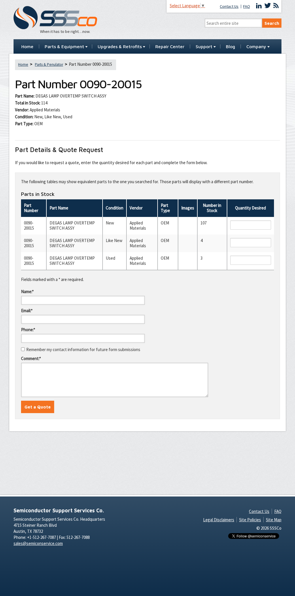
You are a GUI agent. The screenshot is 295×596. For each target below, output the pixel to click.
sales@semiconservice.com (38, 543)
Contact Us (229, 6)
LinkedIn (259, 6)
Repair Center (169, 46)
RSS (276, 6)
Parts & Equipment (64, 46)
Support (204, 46)
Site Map (273, 519)
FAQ (246, 6)
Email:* (27, 310)
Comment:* (31, 358)
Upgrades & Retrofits (120, 46)
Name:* (27, 291)
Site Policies (250, 519)
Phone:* (28, 329)
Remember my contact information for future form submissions (83, 349)
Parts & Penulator (49, 64)
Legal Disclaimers (218, 519)
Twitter (267, 6)
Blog (230, 46)
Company (256, 46)
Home (27, 46)
